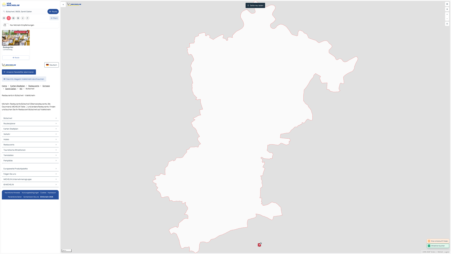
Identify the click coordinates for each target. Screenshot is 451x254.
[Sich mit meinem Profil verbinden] (447, 4)
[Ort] (447, 24)
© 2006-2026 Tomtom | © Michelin (432, 252)
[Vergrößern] (447, 14)
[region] (255, 127)
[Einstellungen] (447, 9)
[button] (259, 244)
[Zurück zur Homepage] (11, 4)
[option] (4, 18)
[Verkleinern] (447, 18)
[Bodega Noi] (16, 38)
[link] (438, 241)
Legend (446, 252)
